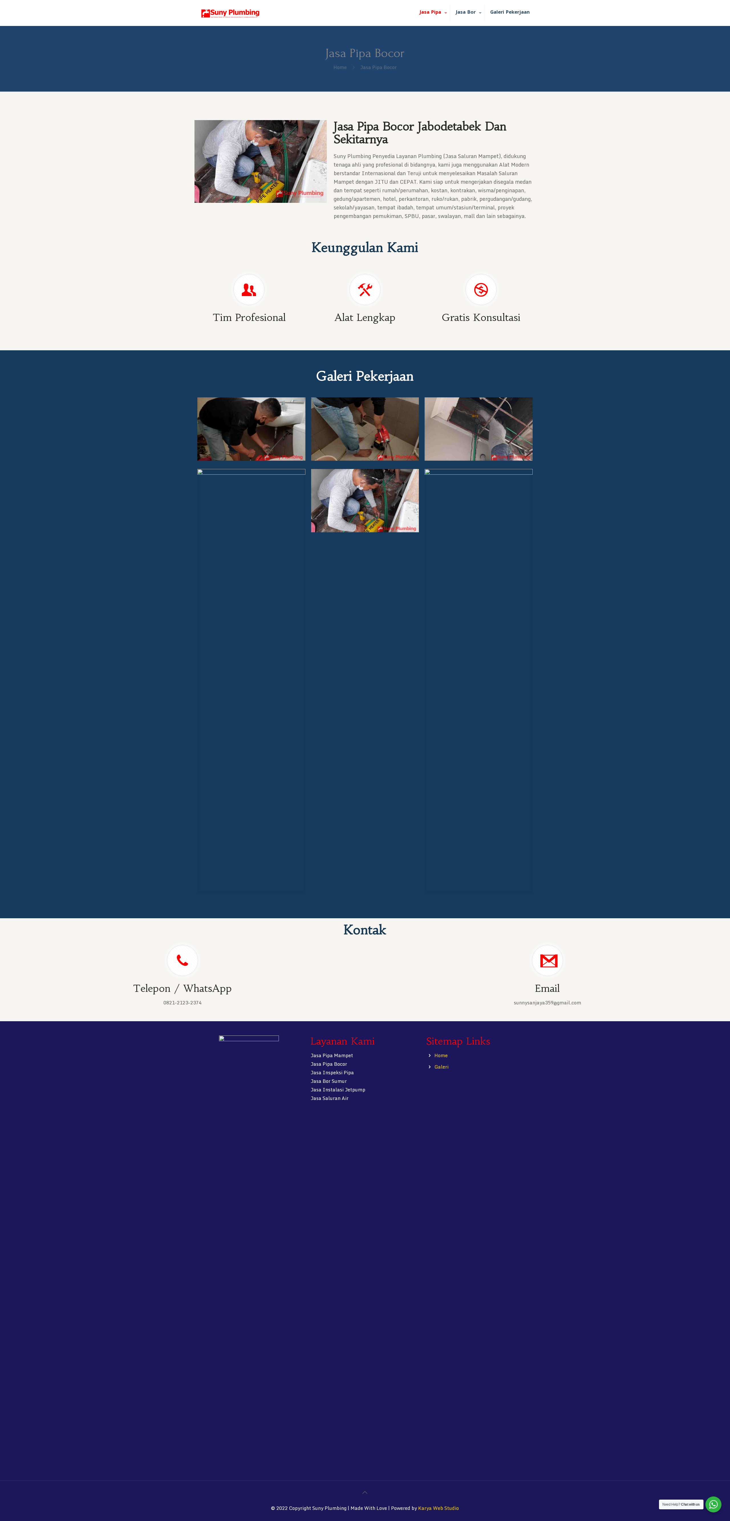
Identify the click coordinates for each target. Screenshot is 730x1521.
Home (340, 67)
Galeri (441, 1067)
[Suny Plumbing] (230, 13)
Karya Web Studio (438, 1508)
